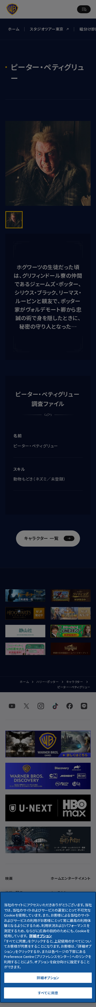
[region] (48, 947)
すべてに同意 (48, 992)
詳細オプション (48, 977)
